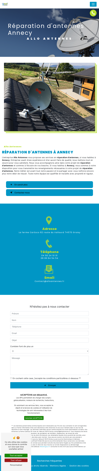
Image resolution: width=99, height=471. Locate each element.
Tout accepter (16, 455)
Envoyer (52, 385)
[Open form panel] (93, 13)
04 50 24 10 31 (49, 255)
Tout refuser (16, 460)
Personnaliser (16, 465)
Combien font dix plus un (21, 346)
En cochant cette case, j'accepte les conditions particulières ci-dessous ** (47, 378)
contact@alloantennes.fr (49, 281)
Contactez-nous (22, 192)
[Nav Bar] (93, 4)
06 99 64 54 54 (49, 258)
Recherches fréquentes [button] (49, 460)
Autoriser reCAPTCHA (33, 418)
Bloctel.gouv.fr (45, 446)
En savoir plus (21, 184)
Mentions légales (58, 465)
